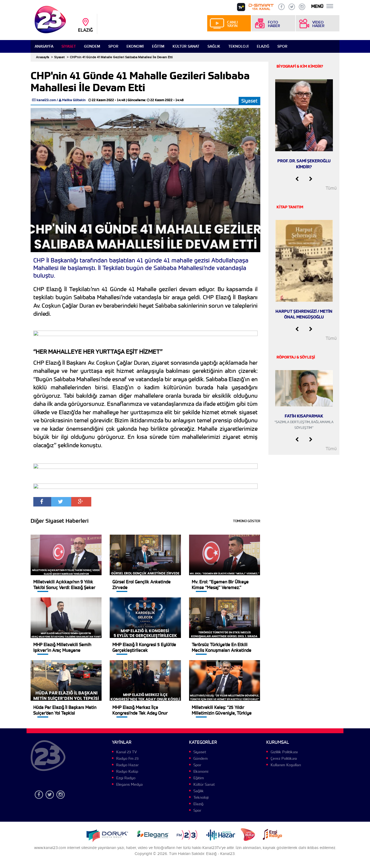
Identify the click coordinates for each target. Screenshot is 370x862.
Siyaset (68, 46)
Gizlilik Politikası (284, 751)
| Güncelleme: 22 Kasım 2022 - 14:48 (155, 100)
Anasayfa (44, 46)
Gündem (92, 46)
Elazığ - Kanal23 (220, 853)
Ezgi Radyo (125, 777)
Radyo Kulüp (127, 771)
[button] (297, 179)
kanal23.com (46, 100)
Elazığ (263, 46)
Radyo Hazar (127, 764)
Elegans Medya (129, 784)
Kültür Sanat (186, 46)
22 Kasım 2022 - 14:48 (108, 100)
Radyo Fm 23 (127, 758)
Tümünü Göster (246, 521)
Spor (113, 46)
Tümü (331, 188)
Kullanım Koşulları (286, 764)
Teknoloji (238, 46)
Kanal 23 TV (126, 751)
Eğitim (158, 46)
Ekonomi (135, 46)
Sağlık (213, 46)
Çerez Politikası (284, 758)
